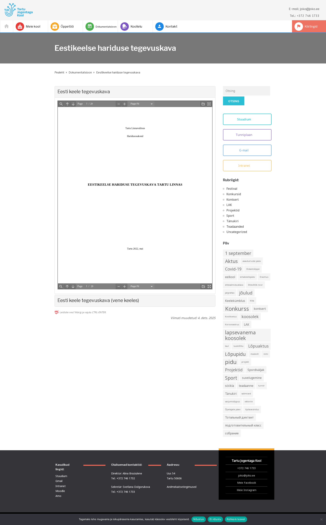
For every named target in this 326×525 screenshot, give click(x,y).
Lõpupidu (235, 354)
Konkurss (237, 308)
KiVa (252, 300)
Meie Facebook (246, 482)
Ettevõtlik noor (255, 285)
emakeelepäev (247, 277)
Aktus (231, 261)
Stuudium (244, 119)
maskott (255, 354)
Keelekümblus (235, 301)
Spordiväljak (256, 370)
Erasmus (264, 277)
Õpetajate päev (232, 409)
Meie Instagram (246, 490)
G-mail (244, 150)
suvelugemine (252, 378)
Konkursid (233, 194)
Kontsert (232, 199)
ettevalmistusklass (234, 285)
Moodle (60, 491)
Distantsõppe (253, 269)
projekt (245, 362)
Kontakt (171, 26)
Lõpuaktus (258, 346)
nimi (266, 354)
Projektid (232, 210)
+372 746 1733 (246, 468)
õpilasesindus (252, 409)
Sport (230, 216)
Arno (58, 496)
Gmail (58, 481)
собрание (232, 433)
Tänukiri (232, 221)
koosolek (250, 316)
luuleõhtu (238, 346)
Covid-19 (233, 269)
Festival (231, 189)
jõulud (245, 293)
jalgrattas (229, 292)
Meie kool (33, 26)
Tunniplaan (244, 135)
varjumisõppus (232, 401)
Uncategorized (236, 232)
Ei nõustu (215, 519)
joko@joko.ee (246, 475)
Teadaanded (235, 226)
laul (227, 346)
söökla (229, 386)
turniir (261, 385)
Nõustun (198, 519)
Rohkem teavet (236, 519)
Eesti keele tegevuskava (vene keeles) (98, 300)
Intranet (244, 165)
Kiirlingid (311, 26)
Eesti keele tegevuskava (84, 91)
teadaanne (246, 386)
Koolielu (136, 26)
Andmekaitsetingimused (181, 487)
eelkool (230, 277)
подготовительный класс (243, 425)
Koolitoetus (231, 316)
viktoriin (249, 401)
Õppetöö (67, 26)
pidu (231, 361)
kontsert (260, 309)
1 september (238, 253)
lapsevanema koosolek (240, 335)
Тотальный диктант (239, 417)
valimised (246, 393)
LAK (229, 205)
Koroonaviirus (232, 324)
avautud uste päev (252, 261)
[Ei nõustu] (321, 519)
